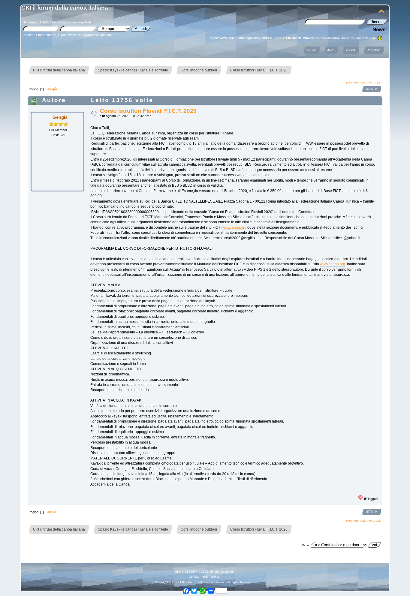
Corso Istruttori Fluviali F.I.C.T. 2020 (148, 111)
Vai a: (306, 545)
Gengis (60, 117)
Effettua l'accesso (53, 22)
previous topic (356, 82)
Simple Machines (222, 571)
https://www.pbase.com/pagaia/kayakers (239, 38)
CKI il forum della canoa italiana (64, 8)
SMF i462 (181, 571)
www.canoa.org (233, 227)
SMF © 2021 (199, 571)
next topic (374, 82)
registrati (84, 22)
